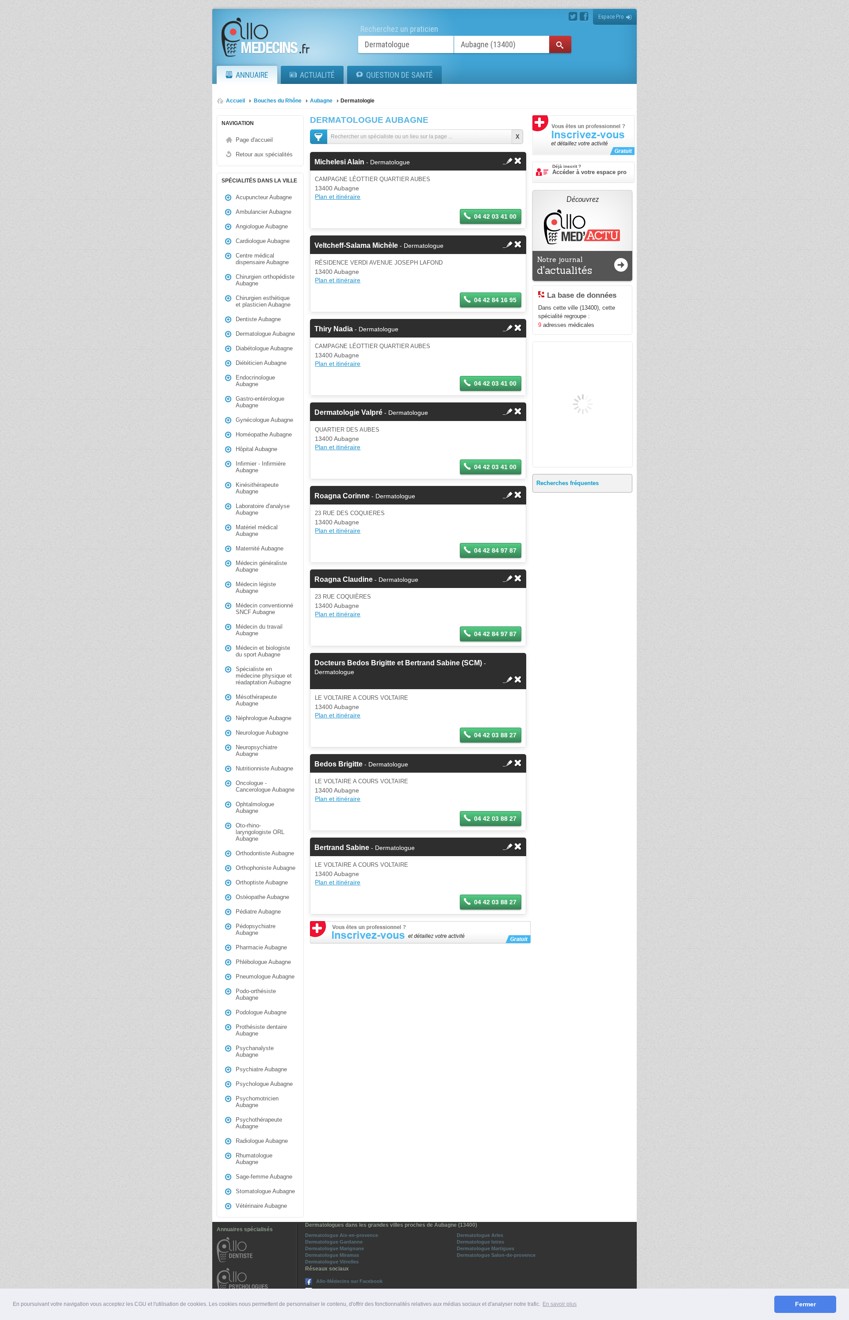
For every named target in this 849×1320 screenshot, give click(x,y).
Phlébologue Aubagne (263, 962)
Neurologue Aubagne (262, 732)
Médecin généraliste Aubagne (261, 566)
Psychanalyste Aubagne (255, 1051)
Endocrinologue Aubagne (255, 380)
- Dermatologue (362, 162)
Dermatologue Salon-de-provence (496, 1255)
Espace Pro (611, 16)
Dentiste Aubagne (258, 319)
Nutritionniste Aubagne (264, 768)
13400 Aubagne (337, 188)
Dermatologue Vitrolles (332, 1261)
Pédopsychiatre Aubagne (255, 929)
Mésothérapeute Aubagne (256, 700)
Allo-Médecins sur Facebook (349, 1281)
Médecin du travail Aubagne (259, 630)
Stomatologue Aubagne (265, 1191)
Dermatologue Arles (480, 1235)
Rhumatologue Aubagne (254, 1158)
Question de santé (399, 75)
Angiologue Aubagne (262, 226)
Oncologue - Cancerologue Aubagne (265, 786)
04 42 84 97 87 (495, 550)
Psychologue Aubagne (264, 1084)
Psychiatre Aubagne (261, 1069)
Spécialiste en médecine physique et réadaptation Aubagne (264, 676)
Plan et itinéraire (337, 196)
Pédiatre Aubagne (258, 911)
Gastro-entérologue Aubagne (260, 402)
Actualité (317, 75)
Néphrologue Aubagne (263, 718)
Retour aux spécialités (264, 154)
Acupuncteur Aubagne (264, 197)
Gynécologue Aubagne (264, 420)
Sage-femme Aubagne (264, 1176)
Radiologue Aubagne (262, 1141)
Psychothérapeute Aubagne (259, 1123)
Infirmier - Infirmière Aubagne (261, 467)
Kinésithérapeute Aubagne (257, 488)
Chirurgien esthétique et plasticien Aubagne (263, 301)
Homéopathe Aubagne (264, 434)
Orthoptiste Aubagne (262, 882)
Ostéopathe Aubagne (262, 897)
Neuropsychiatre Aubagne (256, 750)
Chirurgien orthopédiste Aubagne (265, 280)
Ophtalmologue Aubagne (255, 807)
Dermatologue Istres (480, 1241)
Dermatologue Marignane (334, 1248)
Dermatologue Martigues (485, 1248)
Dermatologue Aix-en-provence (341, 1235)
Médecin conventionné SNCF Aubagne (264, 608)
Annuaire (252, 75)
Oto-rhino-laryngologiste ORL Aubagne (260, 832)
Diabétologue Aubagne (264, 348)
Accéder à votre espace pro (589, 169)
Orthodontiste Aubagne (265, 853)
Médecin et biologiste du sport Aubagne (263, 651)
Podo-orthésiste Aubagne (256, 994)
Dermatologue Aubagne (265, 333)
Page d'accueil (254, 140)
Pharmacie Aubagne (261, 947)
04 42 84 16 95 (495, 299)
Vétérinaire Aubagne (261, 1205)
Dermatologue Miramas (332, 1255)
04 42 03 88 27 (495, 735)
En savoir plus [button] (560, 1304)
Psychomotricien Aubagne (257, 1101)
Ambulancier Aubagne (263, 212)
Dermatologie (357, 100)
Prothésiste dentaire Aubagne (261, 1030)
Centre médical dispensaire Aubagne (262, 259)
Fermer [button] (805, 1304)
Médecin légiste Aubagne (256, 587)
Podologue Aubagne (261, 1012)
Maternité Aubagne (259, 548)
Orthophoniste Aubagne (265, 868)
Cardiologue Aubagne (263, 241)
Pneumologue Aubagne (265, 976)
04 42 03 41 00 (495, 216)
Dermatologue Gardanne (334, 1241)
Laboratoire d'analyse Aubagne (263, 509)
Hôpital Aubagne (256, 449)
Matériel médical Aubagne (257, 530)
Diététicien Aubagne (261, 363)
